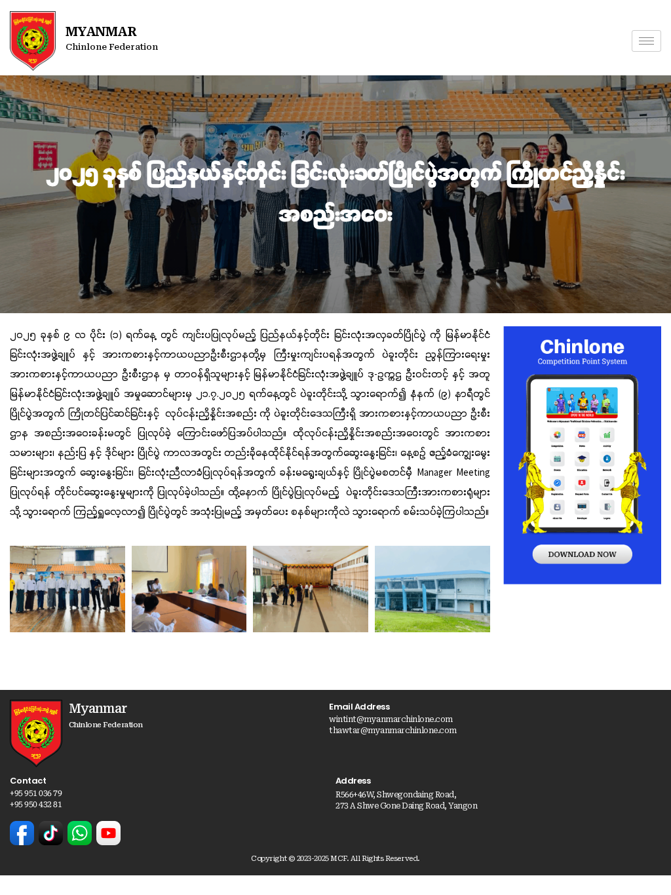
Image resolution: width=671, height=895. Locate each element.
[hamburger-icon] (646, 41)
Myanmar (101, 31)
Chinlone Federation (112, 47)
